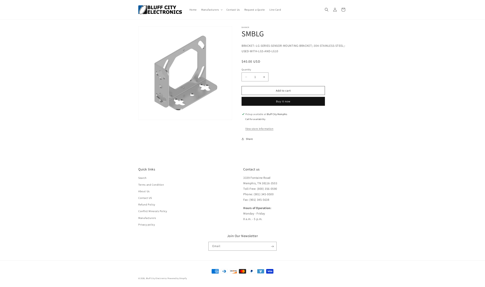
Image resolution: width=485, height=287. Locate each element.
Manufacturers (147, 218)
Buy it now (283, 101)
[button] (211, 10)
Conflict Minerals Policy (152, 211)
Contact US (145, 198)
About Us (144, 191)
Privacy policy (146, 224)
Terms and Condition (151, 184)
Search (142, 178)
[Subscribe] (272, 246)
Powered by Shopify (177, 278)
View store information (259, 128)
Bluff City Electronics (156, 278)
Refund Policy (146, 204)
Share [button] (249, 139)
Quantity (246, 69)
